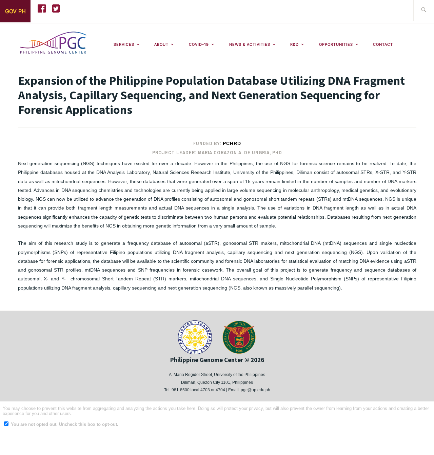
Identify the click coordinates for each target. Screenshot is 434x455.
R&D (294, 44)
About (161, 44)
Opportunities (336, 44)
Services (124, 44)
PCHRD (232, 143)
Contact (383, 44)
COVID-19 (199, 44)
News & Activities (249, 44)
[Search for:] (423, 10)
